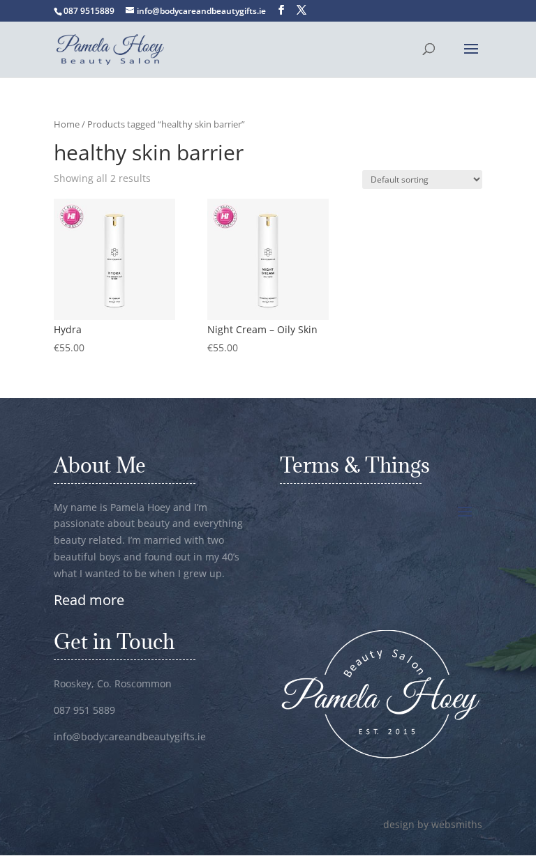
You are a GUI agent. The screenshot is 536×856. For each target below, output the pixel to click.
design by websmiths (432, 824)
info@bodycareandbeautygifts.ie (130, 736)
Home (67, 124)
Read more (89, 599)
